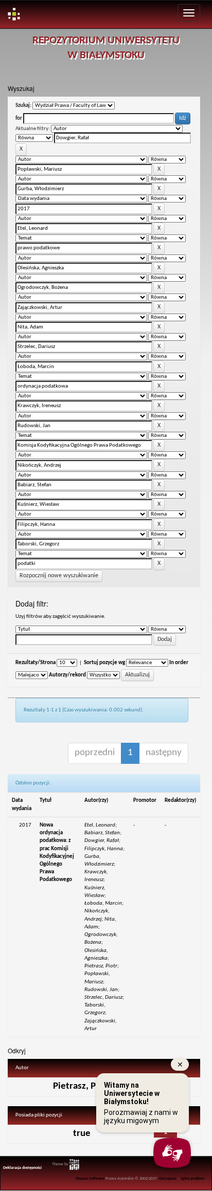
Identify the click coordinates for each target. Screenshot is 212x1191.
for (18, 118)
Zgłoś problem (193, 1179)
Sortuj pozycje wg (104, 663)
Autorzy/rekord (67, 675)
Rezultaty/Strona (35, 663)
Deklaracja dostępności (22, 1168)
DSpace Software (90, 1179)
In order (178, 663)
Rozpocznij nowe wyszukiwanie (59, 576)
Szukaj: (23, 105)
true (82, 1134)
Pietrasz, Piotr (82, 1086)
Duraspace (167, 1179)
